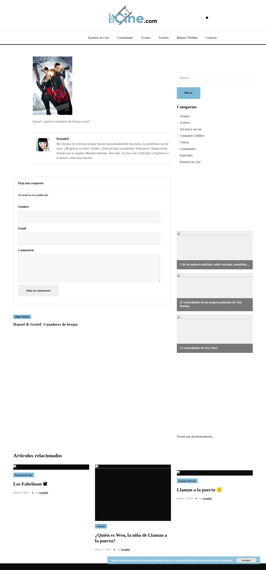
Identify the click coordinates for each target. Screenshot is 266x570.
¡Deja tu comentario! (38, 290)
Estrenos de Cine (98, 37)
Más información (223, 560)
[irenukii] (43, 144)
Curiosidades (125, 37)
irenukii (62, 139)
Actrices (164, 37)
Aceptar (246, 560)
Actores (146, 37)
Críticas (184, 142)
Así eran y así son (191, 129)
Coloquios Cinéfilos (192, 135)
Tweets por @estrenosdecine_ (195, 436)
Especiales (186, 155)
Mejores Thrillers (187, 37)
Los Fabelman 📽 (30, 483)
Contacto (211, 37)
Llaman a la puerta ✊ (199, 489)
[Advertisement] (212, 198)
